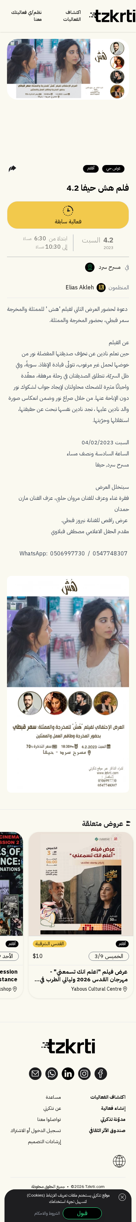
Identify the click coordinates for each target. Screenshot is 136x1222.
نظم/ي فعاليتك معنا (26, 16)
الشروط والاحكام (47, 1213)
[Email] (35, 1073)
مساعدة (53, 1097)
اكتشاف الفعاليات (72, 16)
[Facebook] (101, 1073)
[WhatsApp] (51, 1073)
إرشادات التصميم (44, 1141)
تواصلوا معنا (49, 1119)
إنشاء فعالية (113, 1108)
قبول (82, 1213)
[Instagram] (84, 1073)
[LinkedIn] (68, 1073)
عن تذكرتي (52, 1108)
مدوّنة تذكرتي (113, 1119)
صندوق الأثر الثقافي (107, 1130)
